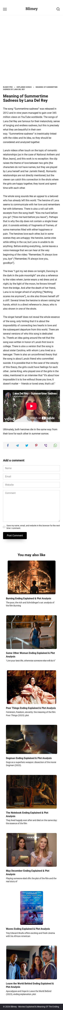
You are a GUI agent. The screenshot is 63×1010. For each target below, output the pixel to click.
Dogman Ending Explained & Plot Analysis (29, 758)
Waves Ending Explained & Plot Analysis (28, 928)
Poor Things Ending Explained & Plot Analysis (31, 708)
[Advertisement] (31, 52)
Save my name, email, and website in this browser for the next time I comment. (33, 526)
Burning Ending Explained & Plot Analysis (28, 598)
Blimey (32, 9)
